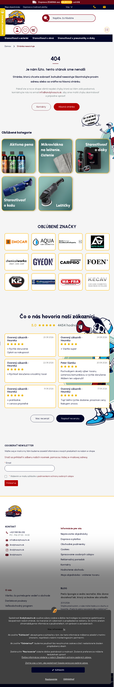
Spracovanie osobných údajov (77, 554)
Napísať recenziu (70, 418)
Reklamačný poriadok (73, 559)
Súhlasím (59, 670)
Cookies (65, 549)
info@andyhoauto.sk (50, 92)
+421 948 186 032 (20, 533)
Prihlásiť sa (11, 483)
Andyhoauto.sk (17, 545)
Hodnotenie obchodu (72, 569)
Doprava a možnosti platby (35, 7)
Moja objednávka (12, 7)
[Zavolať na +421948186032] (98, 7)
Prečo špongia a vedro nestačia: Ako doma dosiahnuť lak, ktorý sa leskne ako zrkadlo (84, 596)
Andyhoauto (16, 554)
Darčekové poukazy (16, 600)
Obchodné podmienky (73, 544)
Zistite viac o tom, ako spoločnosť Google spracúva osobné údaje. (56, 663)
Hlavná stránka (67, 106)
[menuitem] (16, 38)
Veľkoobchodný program (19, 605)
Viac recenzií (42, 418)
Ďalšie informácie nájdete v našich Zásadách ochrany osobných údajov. (57, 657)
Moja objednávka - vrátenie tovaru (80, 574)
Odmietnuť (68, 679)
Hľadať (46, 18)
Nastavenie (51, 679)
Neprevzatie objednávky (74, 533)
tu (64, 629)
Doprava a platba (70, 539)
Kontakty (41, 106)
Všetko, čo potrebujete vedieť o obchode (27, 595)
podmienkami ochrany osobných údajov (56, 476)
